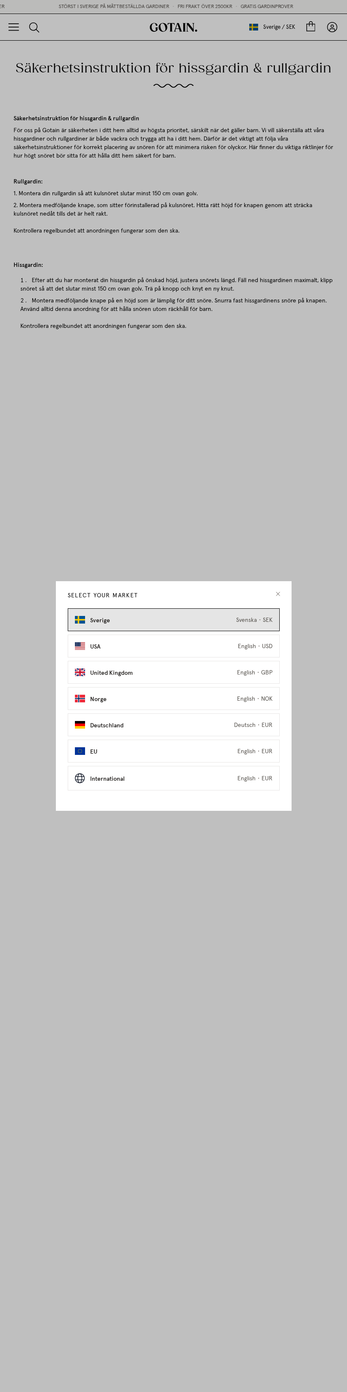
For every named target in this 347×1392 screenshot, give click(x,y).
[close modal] (278, 594)
